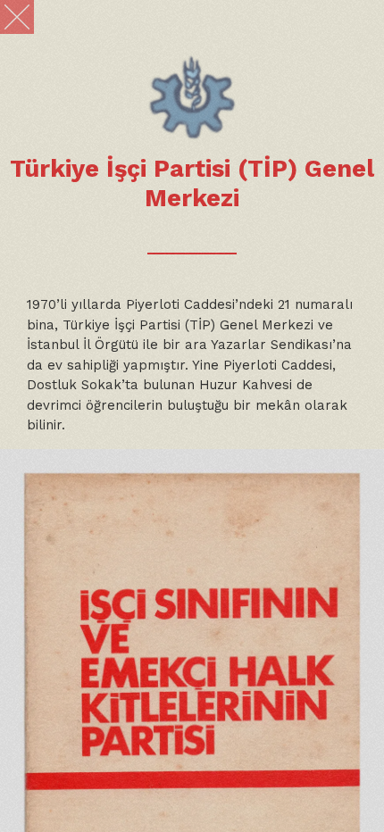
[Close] (17, 17)
